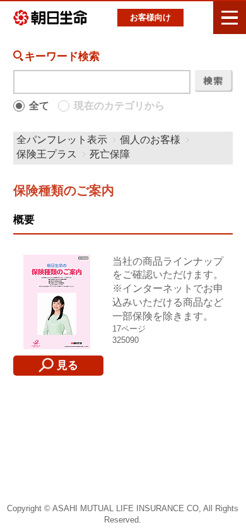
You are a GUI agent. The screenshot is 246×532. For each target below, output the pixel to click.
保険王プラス (46, 154)
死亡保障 (110, 154)
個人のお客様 (150, 139)
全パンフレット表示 (61, 139)
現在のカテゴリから (119, 105)
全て (39, 105)
